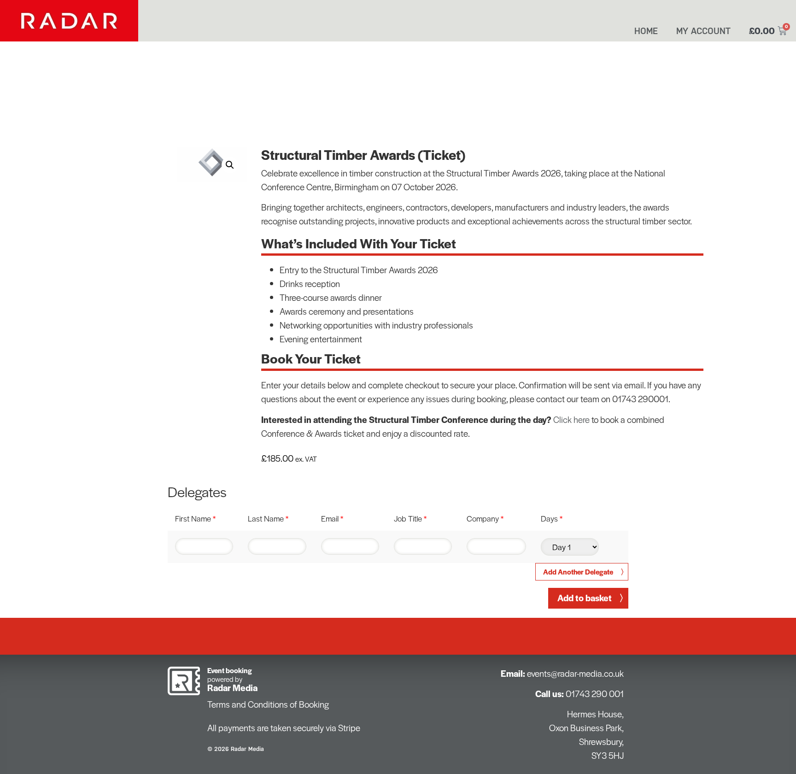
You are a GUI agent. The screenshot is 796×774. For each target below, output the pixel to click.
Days (551, 518)
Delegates (197, 491)
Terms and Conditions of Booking (268, 704)
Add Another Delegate (578, 571)
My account (703, 31)
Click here (571, 419)
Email (332, 518)
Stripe (349, 727)
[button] (230, 165)
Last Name (268, 518)
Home (646, 31)
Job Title (410, 518)
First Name (195, 518)
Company (485, 518)
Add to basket (584, 598)
